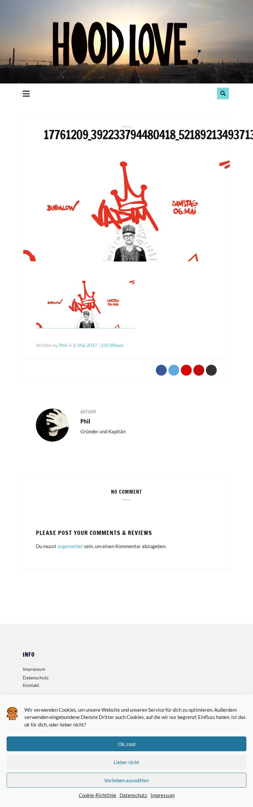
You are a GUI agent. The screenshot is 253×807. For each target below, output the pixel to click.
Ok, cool (126, 744)
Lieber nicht (126, 762)
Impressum (163, 795)
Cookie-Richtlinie (97, 795)
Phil (85, 421)
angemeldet (70, 546)
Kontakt (31, 685)
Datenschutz (133, 795)
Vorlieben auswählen (126, 780)
